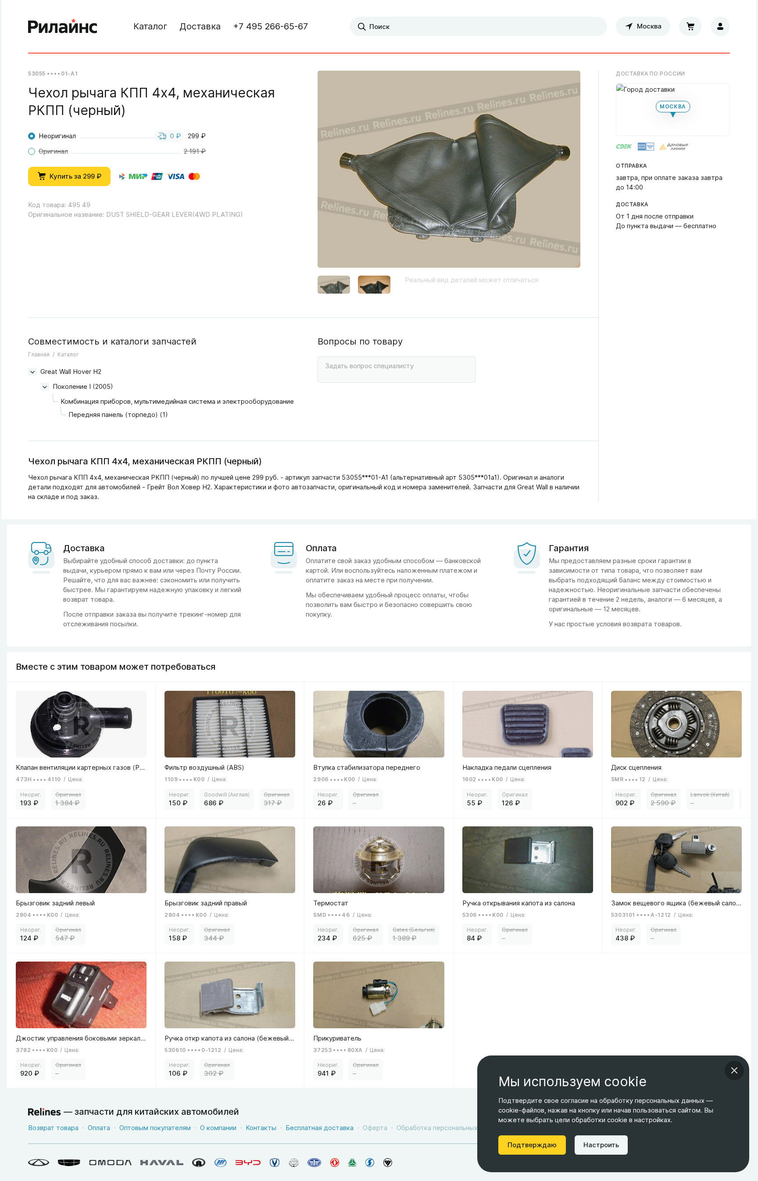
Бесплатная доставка (320, 1128)
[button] (333, 285)
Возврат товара (53, 1128)
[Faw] (314, 1162)
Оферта (375, 1128)
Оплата (99, 1128)
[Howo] (352, 1162)
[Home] (62, 26)
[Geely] (69, 1162)
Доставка (200, 26)
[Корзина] (690, 26)
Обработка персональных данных (450, 1128)
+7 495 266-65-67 (270, 26)
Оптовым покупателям (155, 1128)
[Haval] (161, 1162)
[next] (563, 172)
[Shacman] (370, 1162)
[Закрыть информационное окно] (734, 1070)
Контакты (261, 1128)
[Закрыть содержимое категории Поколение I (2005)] (44, 387)
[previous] (335, 172)
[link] (81, 750)
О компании (218, 1128)
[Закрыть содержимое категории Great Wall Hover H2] (32, 372)
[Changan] (274, 1162)
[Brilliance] (294, 1162)
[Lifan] (221, 1162)
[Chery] (38, 1162)
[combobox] (478, 26)
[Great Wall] (199, 1162)
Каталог (150, 26)
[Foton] (387, 1162)
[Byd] (248, 1162)
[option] (449, 172)
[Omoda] (110, 1162)
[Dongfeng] (334, 1162)
